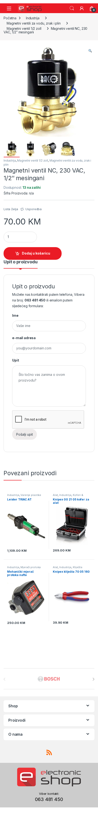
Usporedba (33, 209)
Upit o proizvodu (21, 262)
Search (71, 8)
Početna (10, 18)
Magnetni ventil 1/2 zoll (24, 28)
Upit (15, 360)
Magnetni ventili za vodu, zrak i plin (34, 23)
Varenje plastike (30, 495)
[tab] (21, 264)
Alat (55, 495)
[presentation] (93, 679)
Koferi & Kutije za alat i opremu (68, 496)
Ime (15, 315)
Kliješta (77, 567)
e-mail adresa (24, 338)
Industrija (32, 18)
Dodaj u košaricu (36, 253)
